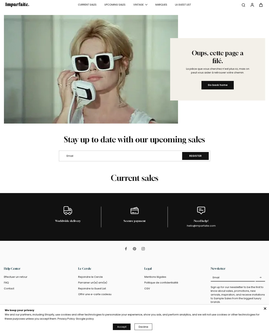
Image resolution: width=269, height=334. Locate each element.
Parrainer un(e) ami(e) (92, 282)
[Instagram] (143, 248)
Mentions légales (155, 277)
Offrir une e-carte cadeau (94, 294)
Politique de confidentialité (161, 282)
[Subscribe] (260, 277)
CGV (147, 288)
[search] (243, 5)
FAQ (6, 282)
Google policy (85, 319)
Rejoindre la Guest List (92, 288)
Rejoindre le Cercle (90, 277)
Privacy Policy (66, 319)
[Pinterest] (134, 248)
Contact (9, 288)
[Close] (265, 309)
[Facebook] (126, 248)
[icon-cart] (260, 5)
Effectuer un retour (15, 277)
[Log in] (252, 5)
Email (216, 277)
